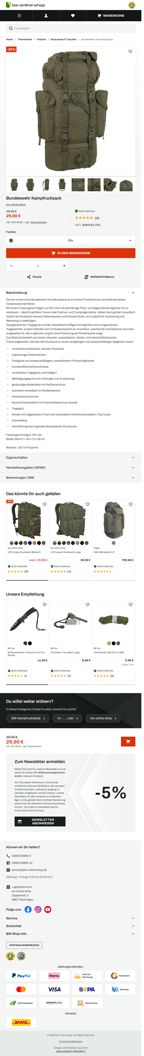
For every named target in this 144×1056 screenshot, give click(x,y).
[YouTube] (47, 909)
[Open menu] (19, 15)
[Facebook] (28, 909)
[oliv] (70, 111)
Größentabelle (102, 277)
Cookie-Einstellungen (71, 1041)
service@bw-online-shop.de (29, 869)
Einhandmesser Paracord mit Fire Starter (26, 653)
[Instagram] (37, 909)
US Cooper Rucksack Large (66, 552)
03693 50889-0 (21, 855)
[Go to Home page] (27, 5)
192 (112, 675)
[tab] (27, 580)
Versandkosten (38, 222)
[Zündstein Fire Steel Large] (71, 621)
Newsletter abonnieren (43, 821)
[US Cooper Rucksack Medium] (28, 520)
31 (25, 675)
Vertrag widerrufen (24, 945)
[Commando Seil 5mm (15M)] (114, 621)
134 (69, 675)
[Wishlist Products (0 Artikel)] (73, 15)
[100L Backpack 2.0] (114, 520)
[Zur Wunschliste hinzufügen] (130, 51)
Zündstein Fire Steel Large (65, 652)
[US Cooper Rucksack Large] (71, 520)
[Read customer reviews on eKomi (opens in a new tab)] (131, 5)
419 (69, 571)
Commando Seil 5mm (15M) (109, 652)
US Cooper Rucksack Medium (24, 552)
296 (26, 571)
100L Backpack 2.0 (104, 552)
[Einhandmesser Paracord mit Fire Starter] (28, 621)
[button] (70, 918)
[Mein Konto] (46, 15)
